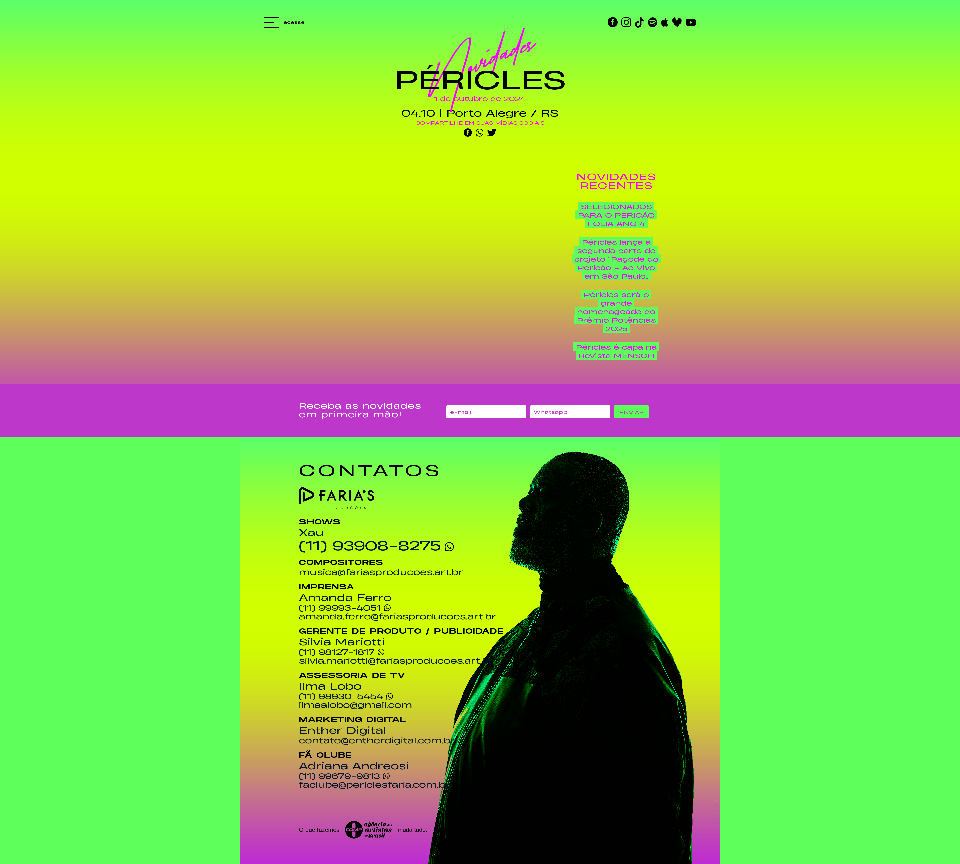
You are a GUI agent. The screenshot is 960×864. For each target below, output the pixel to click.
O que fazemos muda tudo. (363, 829)
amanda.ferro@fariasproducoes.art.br (397, 616)
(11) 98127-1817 (337, 651)
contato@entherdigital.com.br (377, 740)
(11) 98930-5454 (341, 696)
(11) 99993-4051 (340, 607)
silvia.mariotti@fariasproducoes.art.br (396, 660)
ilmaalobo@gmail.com (355, 704)
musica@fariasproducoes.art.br (381, 572)
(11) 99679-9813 (339, 775)
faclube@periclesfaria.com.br (374, 784)
